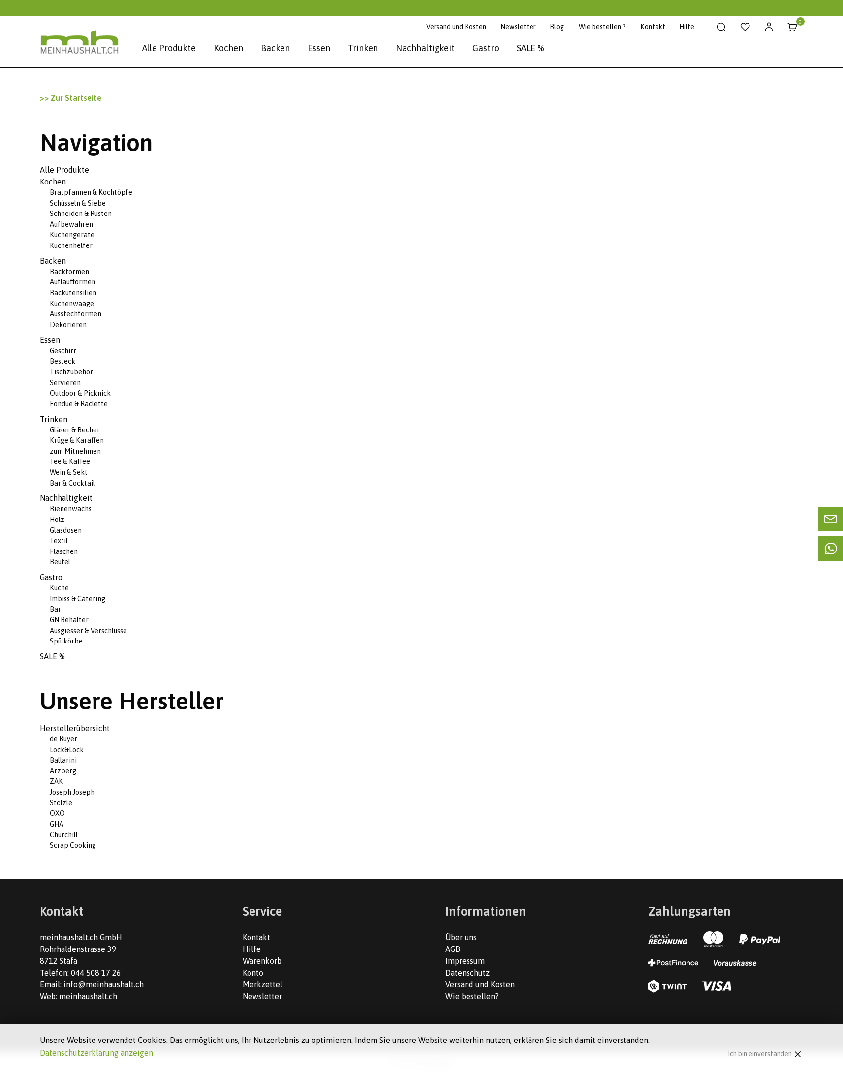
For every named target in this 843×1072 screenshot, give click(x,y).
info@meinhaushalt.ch (103, 984)
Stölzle (61, 803)
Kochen (228, 48)
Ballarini (63, 760)
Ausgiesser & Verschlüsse (88, 631)
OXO (57, 813)
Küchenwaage (72, 303)
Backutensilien (73, 293)
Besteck (62, 361)
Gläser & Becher (75, 430)
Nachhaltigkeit (425, 48)
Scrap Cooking (73, 845)
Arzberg (63, 771)
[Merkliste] (745, 27)
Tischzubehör (71, 372)
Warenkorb (262, 960)
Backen (275, 48)
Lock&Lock (67, 750)
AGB (452, 949)
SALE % (530, 48)
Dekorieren (68, 325)
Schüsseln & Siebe (78, 203)
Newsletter (518, 27)
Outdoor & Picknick (80, 393)
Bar (55, 609)
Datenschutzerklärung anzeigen (96, 1052)
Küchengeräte (72, 235)
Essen (319, 48)
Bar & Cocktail (72, 483)
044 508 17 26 (96, 972)
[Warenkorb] (792, 27)
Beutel (60, 562)
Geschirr (63, 351)
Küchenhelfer (71, 245)
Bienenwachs (71, 509)
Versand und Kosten (456, 27)
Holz (57, 519)
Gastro (485, 48)
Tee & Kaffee (70, 461)
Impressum (465, 960)
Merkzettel (262, 984)
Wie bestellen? (472, 996)
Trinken (363, 48)
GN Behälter (69, 620)
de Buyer (63, 739)
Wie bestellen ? (602, 27)
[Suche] (722, 27)
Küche (59, 588)
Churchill (64, 835)
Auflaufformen (72, 282)
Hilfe (686, 27)
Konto (253, 972)
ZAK (56, 781)
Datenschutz (467, 972)
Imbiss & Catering (77, 599)
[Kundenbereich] (769, 27)
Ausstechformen (75, 314)
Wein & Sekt (69, 472)
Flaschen (64, 551)
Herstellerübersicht (75, 728)
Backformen (69, 272)
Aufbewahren (71, 224)
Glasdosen (66, 530)
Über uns (461, 937)
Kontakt (652, 27)
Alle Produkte (169, 48)
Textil (59, 541)
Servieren (65, 383)
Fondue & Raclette (79, 404)
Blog (557, 27)
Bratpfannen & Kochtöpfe (91, 192)
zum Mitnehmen (75, 451)
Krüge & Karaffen (77, 440)
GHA (56, 824)
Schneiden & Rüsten (81, 213)
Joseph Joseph (72, 792)
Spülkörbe (66, 641)
